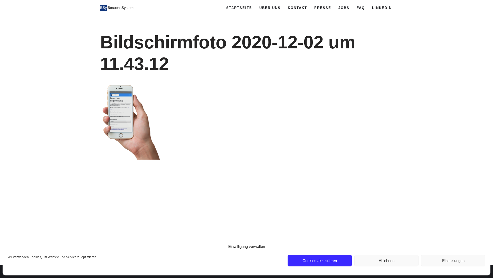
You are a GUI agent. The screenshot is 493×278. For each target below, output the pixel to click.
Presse (322, 8)
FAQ (361, 8)
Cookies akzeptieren (319, 260)
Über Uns (270, 8)
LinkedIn (382, 8)
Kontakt (297, 8)
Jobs (343, 8)
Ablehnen (386, 260)
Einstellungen (453, 260)
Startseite (239, 8)
